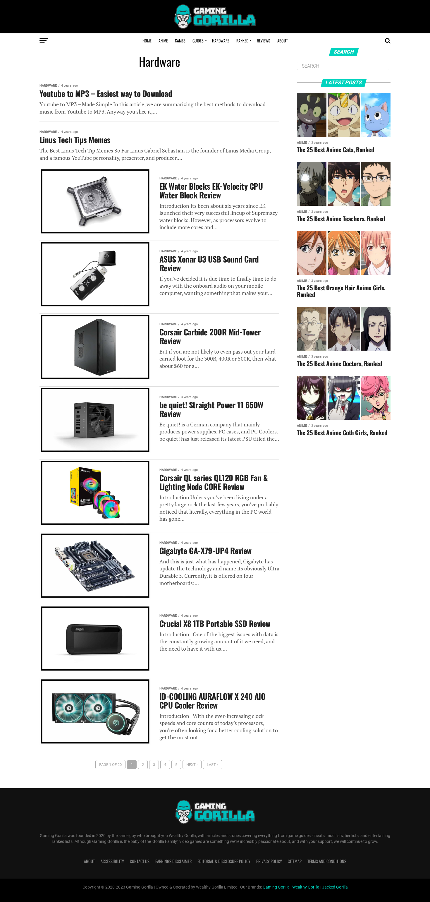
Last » (213, 764)
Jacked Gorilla (335, 887)
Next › (192, 764)
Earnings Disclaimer (173, 861)
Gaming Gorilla (276, 887)
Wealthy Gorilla (305, 887)
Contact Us (139, 861)
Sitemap (295, 861)
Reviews (263, 40)
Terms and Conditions (326, 861)
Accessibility (112, 861)
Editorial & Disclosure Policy (223, 861)
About (282, 40)
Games (180, 40)
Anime (163, 40)
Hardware (220, 40)
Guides (198, 40)
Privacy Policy (269, 861)
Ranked (242, 40)
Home (147, 40)
